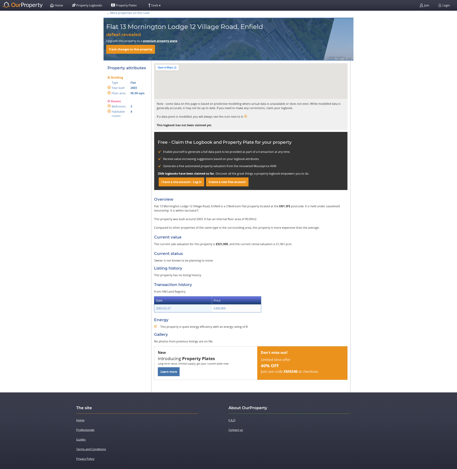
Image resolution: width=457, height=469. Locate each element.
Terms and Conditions (91, 449)
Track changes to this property (130, 49)
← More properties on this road (128, 13)
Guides (81, 440)
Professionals (85, 430)
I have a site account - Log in (181, 182)
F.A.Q (231, 420)
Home (80, 420)
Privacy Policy (85, 459)
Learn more (168, 372)
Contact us (235, 430)
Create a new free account (227, 182)
